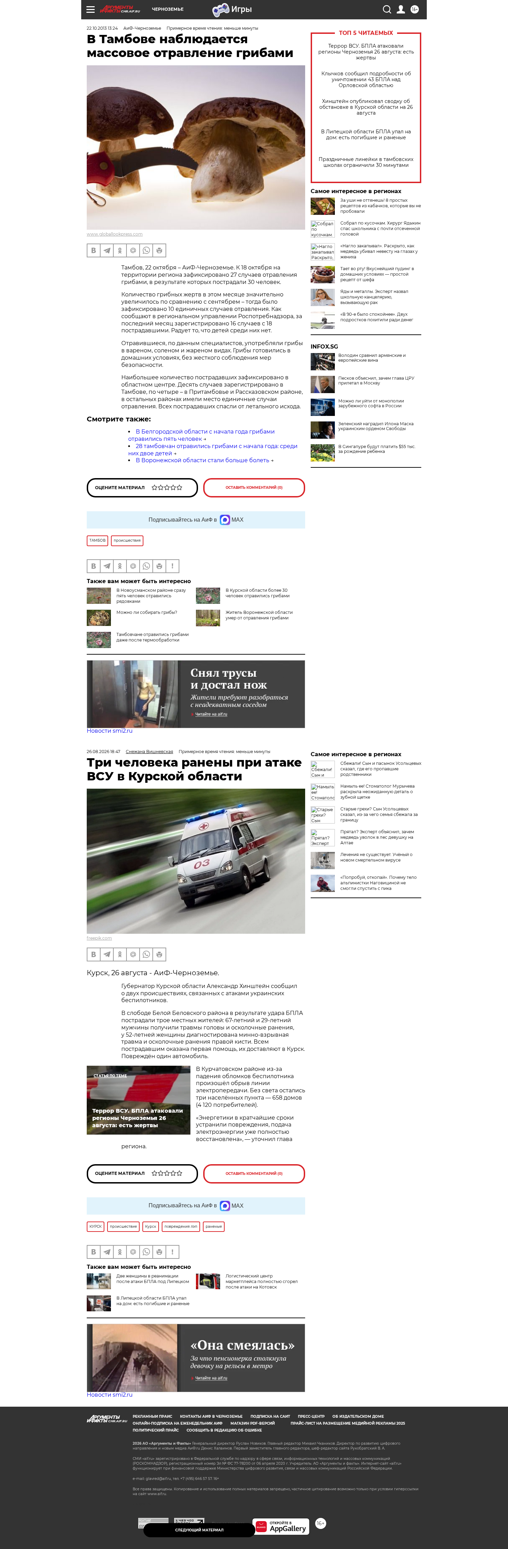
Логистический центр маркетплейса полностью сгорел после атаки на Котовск (262, 1281)
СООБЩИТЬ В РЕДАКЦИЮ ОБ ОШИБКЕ (224, 1430)
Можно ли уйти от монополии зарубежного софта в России (371, 403)
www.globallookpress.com (115, 234)
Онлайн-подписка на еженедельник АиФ (178, 1423)
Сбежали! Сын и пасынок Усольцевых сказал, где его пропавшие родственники (380, 769)
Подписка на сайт (270, 1416)
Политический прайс (156, 1430)
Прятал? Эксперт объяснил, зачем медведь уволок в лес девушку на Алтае (377, 837)
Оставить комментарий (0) (254, 487)
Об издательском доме (358, 1416)
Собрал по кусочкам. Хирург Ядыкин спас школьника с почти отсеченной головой (380, 228)
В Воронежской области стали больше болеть (202, 460)
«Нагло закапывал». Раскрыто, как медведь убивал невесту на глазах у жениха (379, 251)
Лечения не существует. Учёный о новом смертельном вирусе (376, 857)
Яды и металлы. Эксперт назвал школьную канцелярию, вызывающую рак (374, 297)
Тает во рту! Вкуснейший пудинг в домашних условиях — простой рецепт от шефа (377, 274)
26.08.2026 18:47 (103, 751)
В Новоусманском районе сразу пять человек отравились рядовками (151, 596)
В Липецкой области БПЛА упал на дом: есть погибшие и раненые (366, 135)
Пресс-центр (311, 1416)
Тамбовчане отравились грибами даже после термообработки (152, 637)
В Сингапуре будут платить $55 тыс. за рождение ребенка (377, 449)
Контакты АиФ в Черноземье (211, 1416)
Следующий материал (199, 1530)
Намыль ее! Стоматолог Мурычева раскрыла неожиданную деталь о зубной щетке (377, 791)
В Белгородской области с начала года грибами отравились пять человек (201, 435)
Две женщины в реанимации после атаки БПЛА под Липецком (152, 1278)
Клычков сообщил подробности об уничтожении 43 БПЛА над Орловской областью (366, 79)
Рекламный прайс (152, 1416)
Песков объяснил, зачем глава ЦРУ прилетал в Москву (376, 381)
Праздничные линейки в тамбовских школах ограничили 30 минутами (366, 162)
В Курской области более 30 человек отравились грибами (258, 593)
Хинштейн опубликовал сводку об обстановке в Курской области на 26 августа (366, 107)
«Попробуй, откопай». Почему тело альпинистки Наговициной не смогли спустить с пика (378, 883)
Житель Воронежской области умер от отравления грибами (259, 615)
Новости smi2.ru (110, 731)
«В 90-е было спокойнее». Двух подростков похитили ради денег (376, 317)
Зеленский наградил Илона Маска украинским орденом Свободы (376, 426)
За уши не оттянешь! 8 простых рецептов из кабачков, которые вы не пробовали (380, 206)
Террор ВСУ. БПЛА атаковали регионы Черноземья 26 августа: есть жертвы (366, 52)
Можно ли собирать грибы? (146, 612)
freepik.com (99, 938)
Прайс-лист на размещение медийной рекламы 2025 (348, 1423)
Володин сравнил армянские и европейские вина (372, 358)
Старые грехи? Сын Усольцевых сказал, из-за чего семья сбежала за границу (379, 814)
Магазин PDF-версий (253, 1423)
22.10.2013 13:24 (102, 28)
